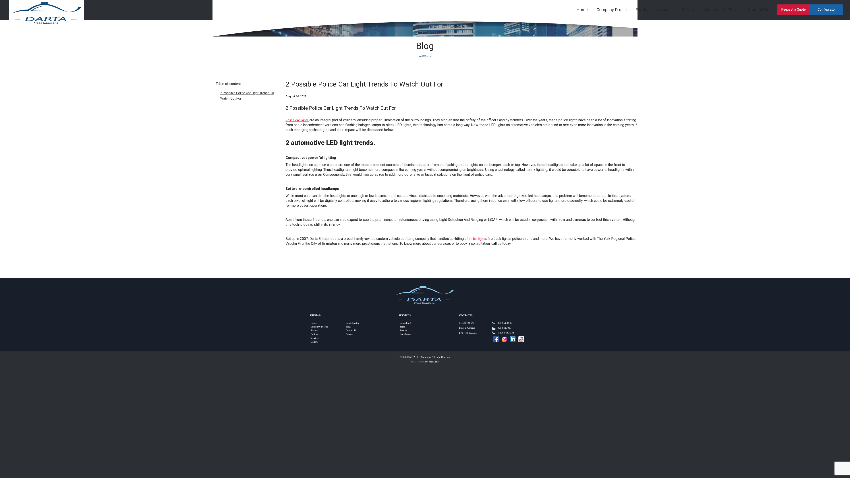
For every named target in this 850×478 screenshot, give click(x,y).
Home (582, 9)
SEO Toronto (417, 361)
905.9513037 (505, 328)
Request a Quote (793, 10)
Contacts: (466, 315)
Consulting (405, 323)
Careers (349, 334)
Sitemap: (315, 315)
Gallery (688, 9)
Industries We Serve (721, 9)
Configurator (827, 10)
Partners (315, 330)
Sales (402, 327)
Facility (642, 9)
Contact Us (758, 9)
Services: (405, 315)
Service (403, 330)
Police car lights (297, 120)
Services (665, 9)
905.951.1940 (505, 323)
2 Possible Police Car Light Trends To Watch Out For (247, 95)
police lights (477, 239)
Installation (405, 334)
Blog (348, 327)
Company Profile (612, 9)
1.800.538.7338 (506, 333)
